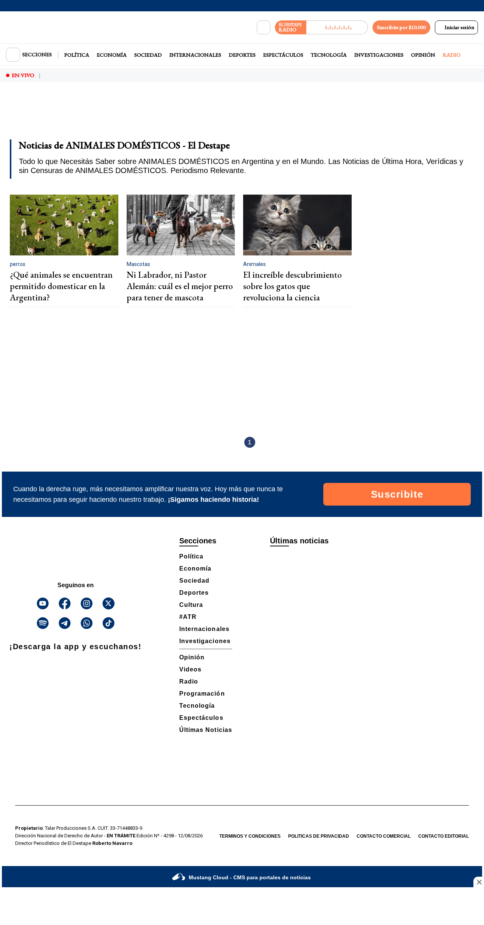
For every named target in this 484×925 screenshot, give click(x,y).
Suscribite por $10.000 (401, 27)
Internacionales (195, 54)
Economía (112, 54)
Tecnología (329, 54)
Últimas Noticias (205, 730)
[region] (242, 116)
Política (76, 54)
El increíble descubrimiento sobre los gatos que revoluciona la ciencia (292, 286)
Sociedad (148, 54)
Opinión (423, 54)
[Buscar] (263, 27)
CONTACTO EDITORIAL (443, 836)
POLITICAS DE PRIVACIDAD (318, 836)
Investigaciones (378, 54)
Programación (202, 693)
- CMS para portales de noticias (250, 877)
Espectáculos (283, 54)
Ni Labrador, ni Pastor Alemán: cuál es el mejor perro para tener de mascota (180, 286)
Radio (452, 54)
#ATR (188, 617)
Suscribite (397, 494)
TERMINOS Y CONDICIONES (250, 836)
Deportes (242, 54)
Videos (190, 669)
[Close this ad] (478, 882)
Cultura (191, 605)
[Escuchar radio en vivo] (337, 27)
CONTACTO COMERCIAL (384, 836)
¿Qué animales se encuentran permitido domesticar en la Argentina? (61, 286)
